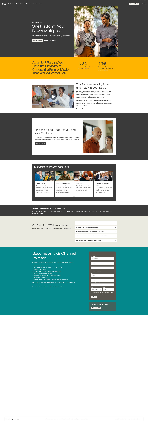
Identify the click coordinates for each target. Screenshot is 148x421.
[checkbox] (91, 292)
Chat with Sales (96, 307)
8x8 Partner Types (40, 143)
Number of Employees (95, 282)
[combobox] (96, 289)
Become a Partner (37, 40)
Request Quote (134, 3)
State (104, 287)
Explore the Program (50, 40)
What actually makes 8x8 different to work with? (88, 240)
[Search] (128, 1)
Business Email (94, 256)
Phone (92, 273)
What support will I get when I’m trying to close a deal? (90, 231)
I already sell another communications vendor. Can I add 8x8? (92, 236)
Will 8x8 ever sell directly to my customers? (87, 227)
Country (92, 287)
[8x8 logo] (4, 4)
